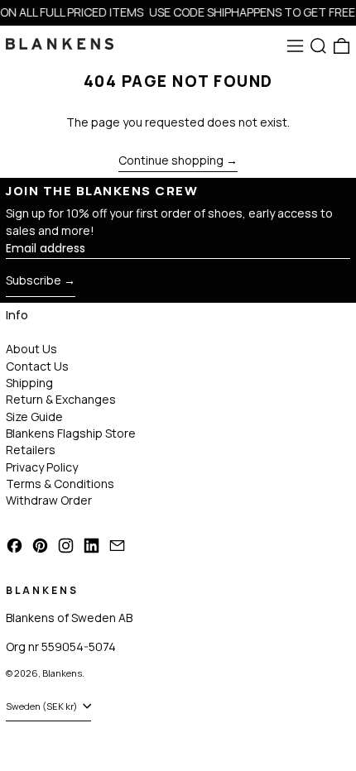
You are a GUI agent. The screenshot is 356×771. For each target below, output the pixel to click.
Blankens (62, 673)
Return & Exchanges (61, 399)
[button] (318, 46)
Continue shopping (171, 161)
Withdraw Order (49, 500)
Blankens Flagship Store (71, 433)
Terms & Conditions (60, 483)
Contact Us (37, 366)
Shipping (29, 382)
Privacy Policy (42, 467)
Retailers (30, 449)
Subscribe (33, 280)
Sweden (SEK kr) (42, 706)
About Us (31, 349)
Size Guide (34, 416)
